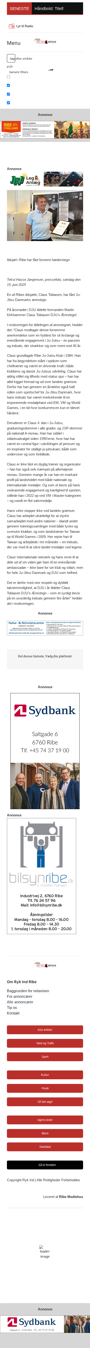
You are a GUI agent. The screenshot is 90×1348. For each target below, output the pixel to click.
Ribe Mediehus (71, 1197)
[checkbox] (30, 78)
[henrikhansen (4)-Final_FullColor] (45, 39)
